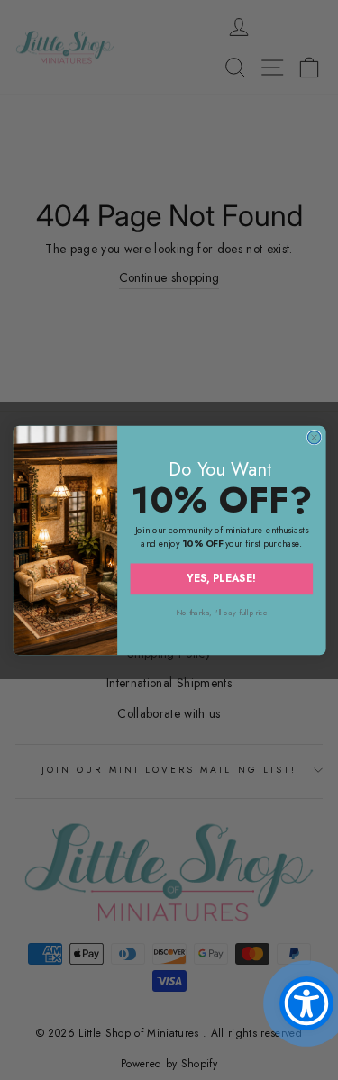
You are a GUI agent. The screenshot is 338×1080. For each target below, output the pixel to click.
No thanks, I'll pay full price (221, 612)
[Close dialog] (313, 437)
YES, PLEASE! (221, 577)
